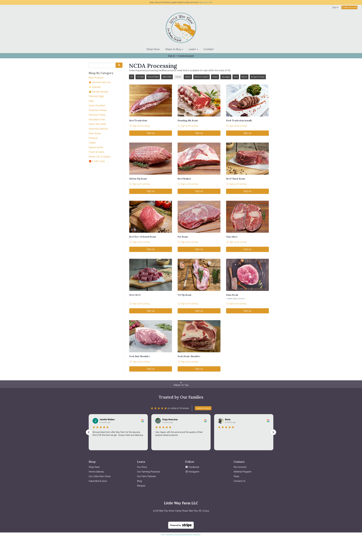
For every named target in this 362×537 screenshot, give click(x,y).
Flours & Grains (96, 152)
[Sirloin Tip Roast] (150, 159)
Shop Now (153, 49)
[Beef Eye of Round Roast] (150, 217)
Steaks (188, 77)
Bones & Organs (201, 77)
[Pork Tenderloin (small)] (247, 100)
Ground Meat (153, 77)
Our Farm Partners (146, 476)
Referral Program (242, 471)
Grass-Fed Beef (97, 105)
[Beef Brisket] (199, 159)
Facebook (193, 467)
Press (236, 476)
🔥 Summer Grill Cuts (100, 82)
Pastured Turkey (97, 115)
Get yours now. (206, 2)
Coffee (92, 142)
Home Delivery (96, 471)
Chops (215, 77)
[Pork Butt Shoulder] (150, 336)
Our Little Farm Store (100, 476)
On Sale (140, 77)
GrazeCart (197, 535)
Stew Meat (167, 77)
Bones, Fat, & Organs (99, 156)
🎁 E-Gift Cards (97, 161)
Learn (193, 49)
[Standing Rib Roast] (199, 100)
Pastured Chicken (98, 110)
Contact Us (239, 481)
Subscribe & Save (98, 481)
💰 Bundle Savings (98, 91)
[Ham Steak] (247, 275)
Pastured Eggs (96, 96)
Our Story (142, 467)
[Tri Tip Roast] (199, 275)
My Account (240, 467)
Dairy (91, 101)
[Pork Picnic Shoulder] (199, 336)
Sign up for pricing (141, 126)
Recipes (141, 485)
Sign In (335, 7)
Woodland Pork (97, 119)
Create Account (349, 7)
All (131, 77)
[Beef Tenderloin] (150, 100)
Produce (93, 138)
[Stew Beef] (150, 275)
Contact (209, 49)
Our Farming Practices (148, 471)
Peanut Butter (96, 147)
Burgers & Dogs (257, 77)
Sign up (151, 133)
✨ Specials (95, 87)
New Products (96, 77)
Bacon (244, 77)
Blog (139, 481)
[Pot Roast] (199, 217)
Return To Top (181, 385)
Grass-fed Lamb (97, 124)
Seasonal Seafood (98, 128)
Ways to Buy (173, 49)
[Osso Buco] (247, 217)
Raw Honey (95, 133)
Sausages (226, 77)
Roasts (178, 77)
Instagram (193, 471)
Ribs (236, 77)
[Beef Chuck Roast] (247, 159)
